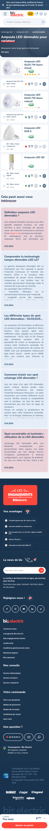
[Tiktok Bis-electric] (40, 609)
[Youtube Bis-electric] (23, 609)
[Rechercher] (43, 22)
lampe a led (15, 233)
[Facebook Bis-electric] (7, 609)
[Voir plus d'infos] (44, 818)
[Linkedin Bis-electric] (32, 609)
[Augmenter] (44, 84)
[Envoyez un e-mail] (28, 737)
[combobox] (24, 22)
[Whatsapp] (39, 737)
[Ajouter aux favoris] (4, 84)
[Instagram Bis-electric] (15, 609)
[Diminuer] (36, 84)
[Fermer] (3, 5)
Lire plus (8, 245)
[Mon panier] (45, 14)
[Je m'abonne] (41, 570)
